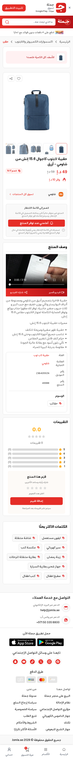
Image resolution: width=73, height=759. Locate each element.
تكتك (67, 722)
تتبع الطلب (29, 716)
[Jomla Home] (64, 21)
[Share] (11, 78)
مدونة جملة (29, 696)
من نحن (31, 689)
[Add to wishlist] (19, 78)
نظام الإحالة (63, 702)
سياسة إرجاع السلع (24, 702)
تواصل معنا (63, 689)
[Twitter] (40, 661)
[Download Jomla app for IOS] (22, 642)
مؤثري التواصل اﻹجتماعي (55, 709)
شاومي (45, 363)
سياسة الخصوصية (25, 709)
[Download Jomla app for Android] (50, 642)
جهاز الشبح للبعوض (58, 729)
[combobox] (32, 22)
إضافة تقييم (36, 501)
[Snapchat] (15, 661)
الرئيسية (64, 41)
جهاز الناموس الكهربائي (56, 716)
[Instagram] (49, 661)
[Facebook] (58, 661)
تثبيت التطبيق (14, 7)
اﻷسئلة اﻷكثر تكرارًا (25, 729)
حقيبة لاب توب (41, 355)
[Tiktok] (32, 661)
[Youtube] (23, 661)
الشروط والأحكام (26, 722)
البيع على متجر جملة (57, 696)
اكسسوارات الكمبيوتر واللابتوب (34, 41)
